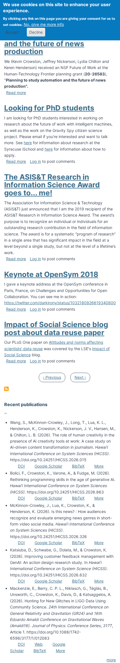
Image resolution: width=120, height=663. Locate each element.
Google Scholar (48, 466)
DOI (21, 466)
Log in (35, 161)
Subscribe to (6, 389)
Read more (16, 92)
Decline (36, 32)
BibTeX (78, 466)
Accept (12, 32)
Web (39, 644)
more (111, 659)
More (99, 466)
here (28, 142)
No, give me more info (44, 24)
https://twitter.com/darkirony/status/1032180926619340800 (60, 302)
